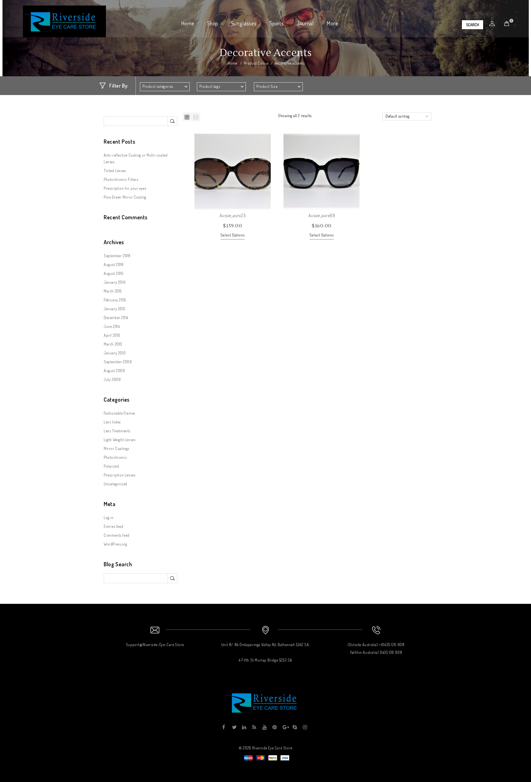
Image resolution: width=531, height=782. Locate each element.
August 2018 (114, 264)
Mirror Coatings (116, 448)
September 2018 (117, 255)
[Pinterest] (274, 727)
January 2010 (115, 353)
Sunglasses (244, 23)
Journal (305, 23)
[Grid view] (187, 117)
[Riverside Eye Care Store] (64, 21)
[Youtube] (264, 727)
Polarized (111, 466)
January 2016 (115, 282)
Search (472, 24)
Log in (109, 517)
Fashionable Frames (119, 413)
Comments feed (116, 535)
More (332, 23)
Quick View (266, 205)
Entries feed (113, 526)
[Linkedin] (244, 727)
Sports (276, 23)
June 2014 (112, 326)
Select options (232, 235)
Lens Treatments (117, 430)
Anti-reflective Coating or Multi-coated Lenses (135, 158)
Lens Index (112, 422)
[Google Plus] (284, 727)
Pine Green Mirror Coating (125, 197)
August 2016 (114, 273)
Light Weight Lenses (119, 439)
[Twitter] (234, 727)
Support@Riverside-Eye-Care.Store (155, 644)
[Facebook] (223, 727)
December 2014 (116, 317)
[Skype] (294, 727)
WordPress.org (115, 544)
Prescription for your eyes (125, 188)
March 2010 (113, 344)
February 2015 (115, 299)
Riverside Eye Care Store (272, 748)
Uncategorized (115, 483)
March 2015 (113, 291)
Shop (212, 23)
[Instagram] (304, 727)
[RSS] (254, 727)
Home (187, 23)
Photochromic (115, 457)
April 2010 (112, 335)
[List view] (196, 117)
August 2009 (114, 370)
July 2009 (112, 379)
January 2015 (114, 308)
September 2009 (118, 361)
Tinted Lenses (115, 170)
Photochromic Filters (121, 179)
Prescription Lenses (119, 475)
